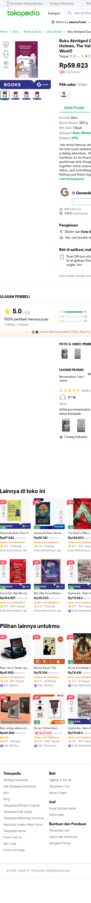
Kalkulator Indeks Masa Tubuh (23, 824)
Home (4, 31)
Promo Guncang (14, 850)
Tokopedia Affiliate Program (21, 805)
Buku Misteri (54, 31)
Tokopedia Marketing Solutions (23, 818)
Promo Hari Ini (12, 837)
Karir (6, 792)
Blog (6, 799)
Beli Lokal (9, 843)
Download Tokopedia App (26, 3)
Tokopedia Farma (14, 831)
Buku (16, 31)
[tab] (74, 107)
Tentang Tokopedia (62, 3)
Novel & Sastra (33, 31)
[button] (71, 22)
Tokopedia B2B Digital (17, 812)
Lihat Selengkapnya (71, 179)
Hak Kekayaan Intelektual (19, 786)
